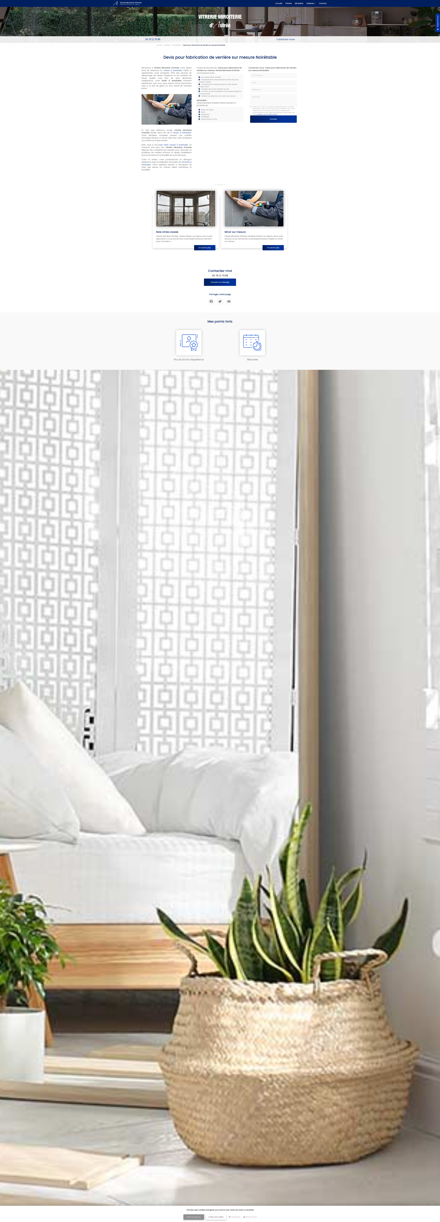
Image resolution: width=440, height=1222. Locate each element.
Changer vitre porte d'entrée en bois (215, 89)
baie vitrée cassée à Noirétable (173, 145)
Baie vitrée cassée (167, 232)
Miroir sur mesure (235, 232)
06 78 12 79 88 (152, 39)
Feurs (203, 112)
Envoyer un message (220, 282)
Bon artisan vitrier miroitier (211, 77)
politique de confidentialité (267, 114)
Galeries (310, 3)
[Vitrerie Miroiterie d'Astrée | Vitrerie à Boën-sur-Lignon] (115, 3)
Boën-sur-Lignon (207, 110)
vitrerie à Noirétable (173, 70)
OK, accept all (194, 1217)
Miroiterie (299, 3)
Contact (323, 3)
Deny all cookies (216, 1217)
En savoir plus (205, 247)
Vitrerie (288, 3)
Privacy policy (251, 1217)
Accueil (278, 3)
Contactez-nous (285, 39)
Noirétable (177, 45)
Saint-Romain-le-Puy (209, 119)
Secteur (167, 45)
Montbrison (205, 114)
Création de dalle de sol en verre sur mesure (218, 96)
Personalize (236, 1217)
